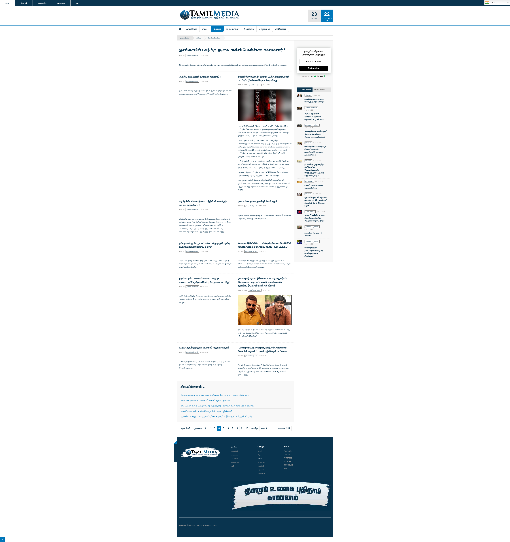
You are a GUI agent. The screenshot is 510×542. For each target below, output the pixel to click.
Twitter (287, 455)
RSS (285, 468)
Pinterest (288, 458)
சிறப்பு (205, 28)
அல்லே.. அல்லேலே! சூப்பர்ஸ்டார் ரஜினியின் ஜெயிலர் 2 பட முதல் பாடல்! (314, 116)
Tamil (492, 2)
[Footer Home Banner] (281, 496)
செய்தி (260, 451)
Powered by (307, 76)
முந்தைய (198, 428)
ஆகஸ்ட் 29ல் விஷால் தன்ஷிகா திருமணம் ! (199, 76)
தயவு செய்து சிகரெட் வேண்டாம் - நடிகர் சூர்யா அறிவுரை (205, 400)
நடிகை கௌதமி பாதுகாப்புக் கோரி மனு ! (257, 201)
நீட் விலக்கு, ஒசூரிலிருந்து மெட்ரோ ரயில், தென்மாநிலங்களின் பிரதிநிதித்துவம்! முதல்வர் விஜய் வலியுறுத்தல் (314, 170)
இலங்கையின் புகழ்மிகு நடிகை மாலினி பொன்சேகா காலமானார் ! (232, 49)
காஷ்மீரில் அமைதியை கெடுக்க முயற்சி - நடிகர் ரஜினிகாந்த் (206, 411)
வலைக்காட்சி (42, 3)
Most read (319, 89)
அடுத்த (254, 428)
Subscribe (314, 68)
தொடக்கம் (185, 428)
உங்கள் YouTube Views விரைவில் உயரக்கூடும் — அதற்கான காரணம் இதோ (315, 218)
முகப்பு (7, 3)
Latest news (304, 89)
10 (247, 428)
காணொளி (280, 28)
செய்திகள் (191, 28)
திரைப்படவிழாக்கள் (214, 38)
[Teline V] (209, 15)
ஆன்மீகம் (249, 28)
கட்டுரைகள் (232, 28)
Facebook (288, 451)
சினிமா (217, 28)
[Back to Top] (2, 539)
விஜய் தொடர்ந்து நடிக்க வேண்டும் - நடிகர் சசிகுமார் (204, 347)
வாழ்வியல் (264, 28)
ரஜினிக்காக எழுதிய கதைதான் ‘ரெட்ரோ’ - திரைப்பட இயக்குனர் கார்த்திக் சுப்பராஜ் (216, 416)
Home (180, 29)
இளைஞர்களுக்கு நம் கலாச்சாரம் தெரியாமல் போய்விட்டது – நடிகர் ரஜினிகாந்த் (214, 395)
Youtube (287, 461)
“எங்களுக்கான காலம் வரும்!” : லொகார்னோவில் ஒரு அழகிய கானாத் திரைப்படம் (316, 134)
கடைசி (264, 428)
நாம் (77, 3)
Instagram (288, 465)
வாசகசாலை (61, 3)
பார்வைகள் (23, 3)
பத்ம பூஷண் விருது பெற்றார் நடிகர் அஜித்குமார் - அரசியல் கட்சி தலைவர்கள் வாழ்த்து (217, 405)
